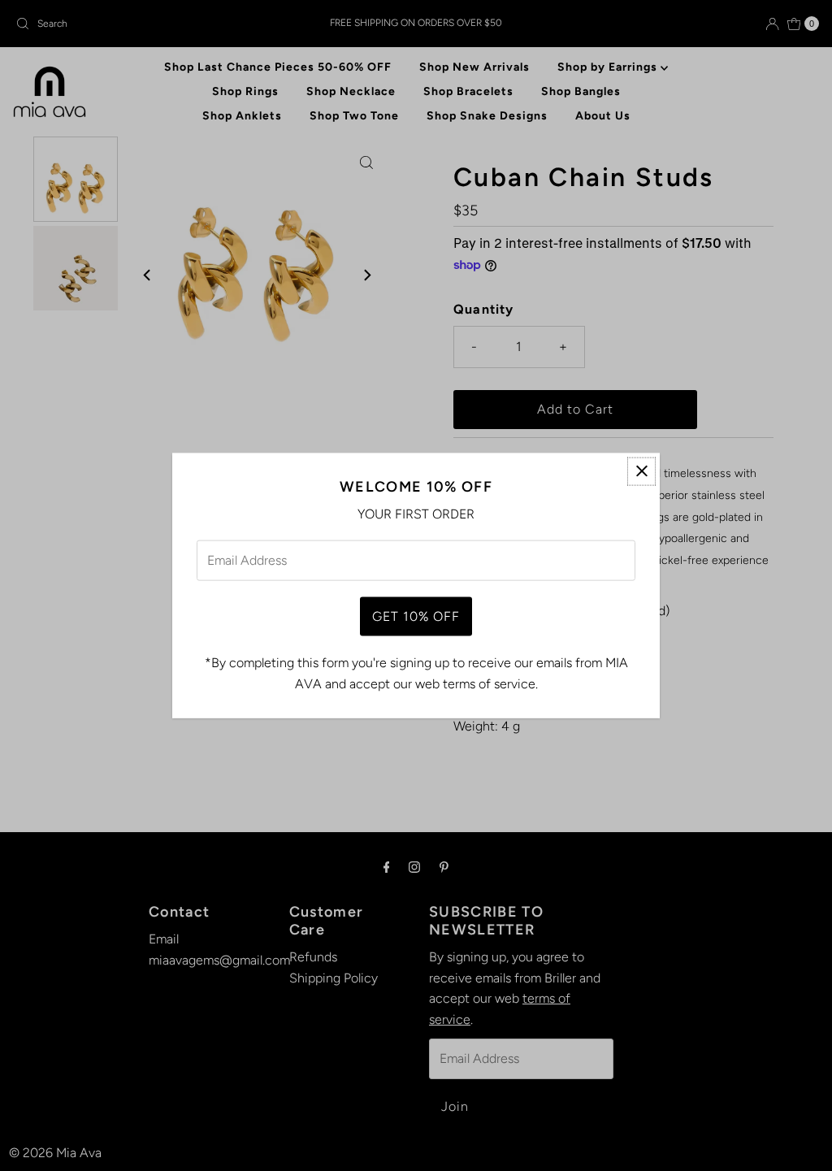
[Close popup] (641, 471)
